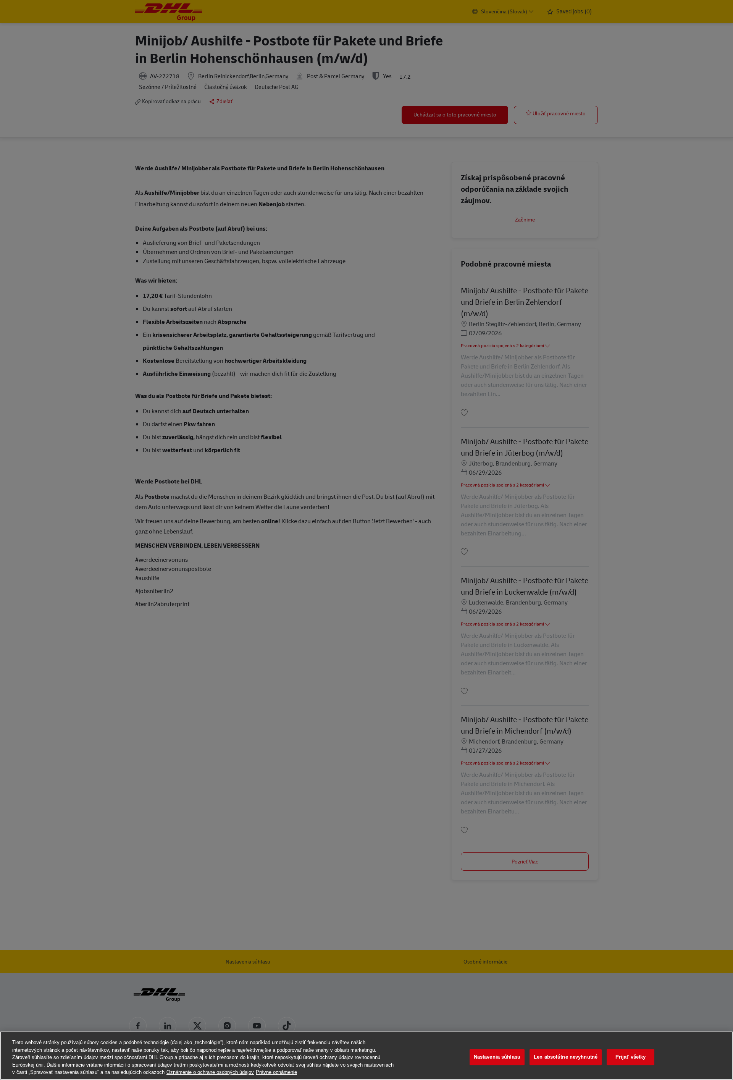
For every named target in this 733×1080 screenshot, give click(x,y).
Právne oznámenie (276, 1072)
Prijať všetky (630, 1057)
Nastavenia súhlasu (497, 1057)
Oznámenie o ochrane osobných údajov (210, 1072)
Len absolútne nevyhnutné (565, 1057)
